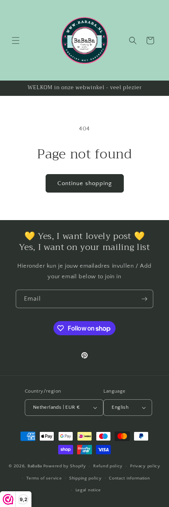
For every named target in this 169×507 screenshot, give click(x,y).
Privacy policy (145, 466)
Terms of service (44, 478)
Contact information (129, 478)
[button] (15, 40)
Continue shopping (84, 183)
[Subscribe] (144, 299)
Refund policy (108, 466)
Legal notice (88, 490)
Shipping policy (85, 478)
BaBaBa (35, 466)
